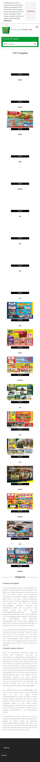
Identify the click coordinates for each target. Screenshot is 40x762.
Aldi (20, 216)
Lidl (20, 298)
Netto (20, 161)
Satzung (6, 747)
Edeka (20, 353)
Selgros (20, 80)
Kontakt (3, 755)
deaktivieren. (8, 20)
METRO (20, 489)
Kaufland (20, 189)
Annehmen (30, 11)
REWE (20, 134)
